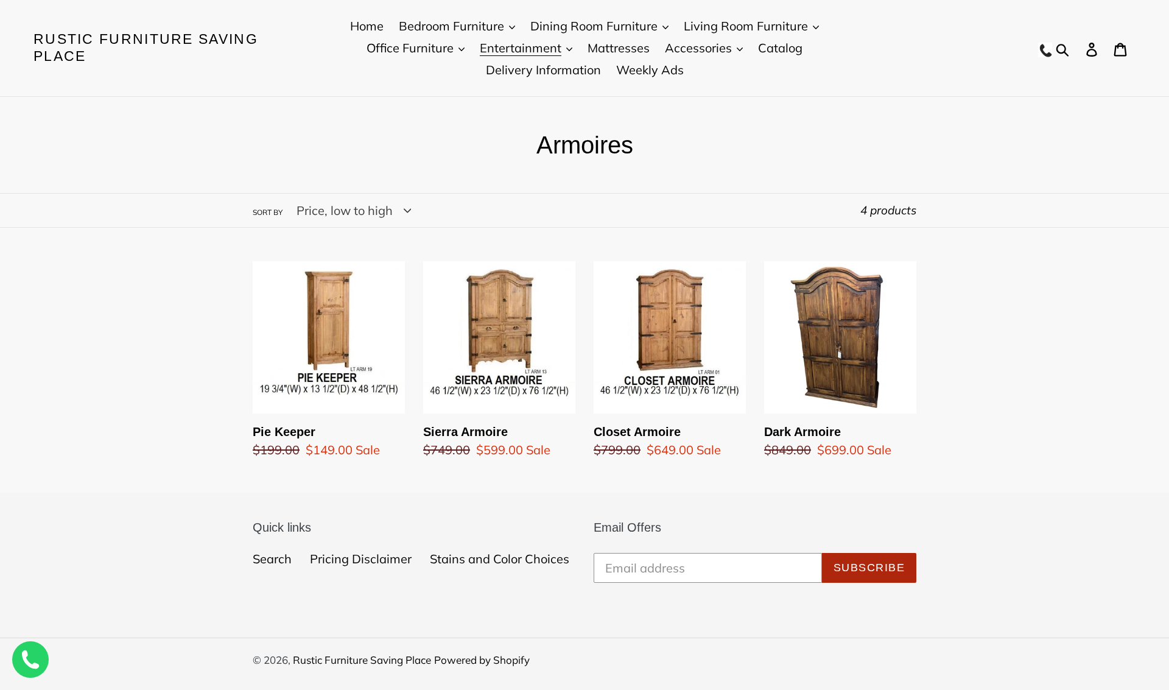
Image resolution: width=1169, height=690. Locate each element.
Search (272, 558)
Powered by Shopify (482, 659)
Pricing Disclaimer (361, 558)
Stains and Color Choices (499, 558)
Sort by (268, 212)
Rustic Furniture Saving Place (145, 47)
